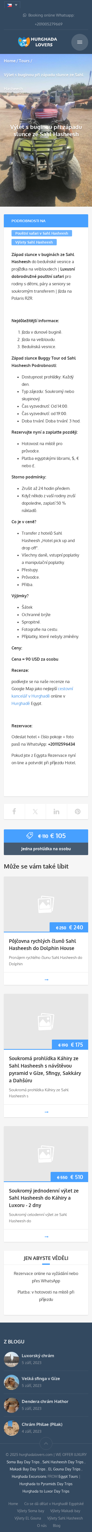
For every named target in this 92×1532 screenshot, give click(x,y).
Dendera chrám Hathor (45, 1401)
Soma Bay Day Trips (24, 1462)
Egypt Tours (68, 1476)
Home (10, 60)
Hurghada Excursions (29, 1476)
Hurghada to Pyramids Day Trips (46, 1484)
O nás (42, 1525)
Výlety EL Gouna (28, 1518)
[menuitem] (12, 4)
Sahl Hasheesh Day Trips (63, 1462)
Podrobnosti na (28, 220)
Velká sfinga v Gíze (41, 1378)
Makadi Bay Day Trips (28, 1469)
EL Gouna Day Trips (65, 1469)
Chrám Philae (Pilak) (42, 1424)
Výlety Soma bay (30, 1511)
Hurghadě (21, 703)
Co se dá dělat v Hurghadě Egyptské (54, 1503)
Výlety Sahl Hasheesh (34, 242)
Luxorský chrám (38, 1355)
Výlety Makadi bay (65, 1511)
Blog (56, 1525)
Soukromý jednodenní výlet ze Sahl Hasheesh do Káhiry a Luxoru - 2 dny (44, 1198)
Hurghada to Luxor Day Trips (46, 1491)
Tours (24, 60)
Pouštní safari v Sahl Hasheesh (41, 233)
